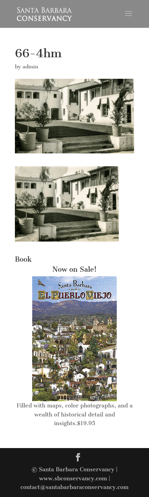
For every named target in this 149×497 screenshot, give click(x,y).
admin (30, 67)
